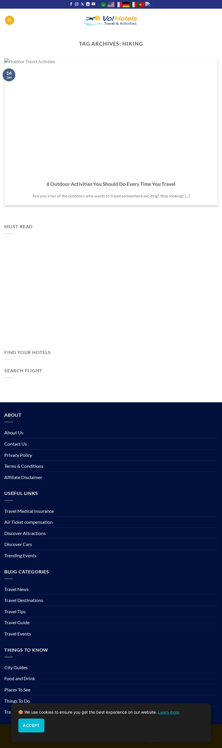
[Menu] (9, 20)
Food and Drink (19, 678)
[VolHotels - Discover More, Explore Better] (111, 20)
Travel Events (17, 633)
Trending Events (20, 555)
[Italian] (134, 4)
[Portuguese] (141, 4)
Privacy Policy (18, 455)
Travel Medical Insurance (29, 511)
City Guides (16, 667)
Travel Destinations (23, 600)
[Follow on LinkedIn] (88, 4)
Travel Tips (15, 611)
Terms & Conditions (23, 466)
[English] (111, 4)
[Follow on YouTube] (93, 4)
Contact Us (15, 443)
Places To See (17, 689)
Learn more (169, 712)
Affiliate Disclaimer (23, 477)
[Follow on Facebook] (71, 4)
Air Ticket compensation (28, 522)
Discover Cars (18, 544)
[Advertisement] (111, 293)
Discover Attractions (25, 533)
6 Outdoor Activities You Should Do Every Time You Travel (111, 184)
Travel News (16, 589)
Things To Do (17, 701)
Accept (31, 725)
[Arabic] (104, 4)
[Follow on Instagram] (76, 4)
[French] (119, 4)
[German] (126, 4)
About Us (13, 432)
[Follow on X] (82, 4)
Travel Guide (16, 622)
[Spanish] (149, 4)
